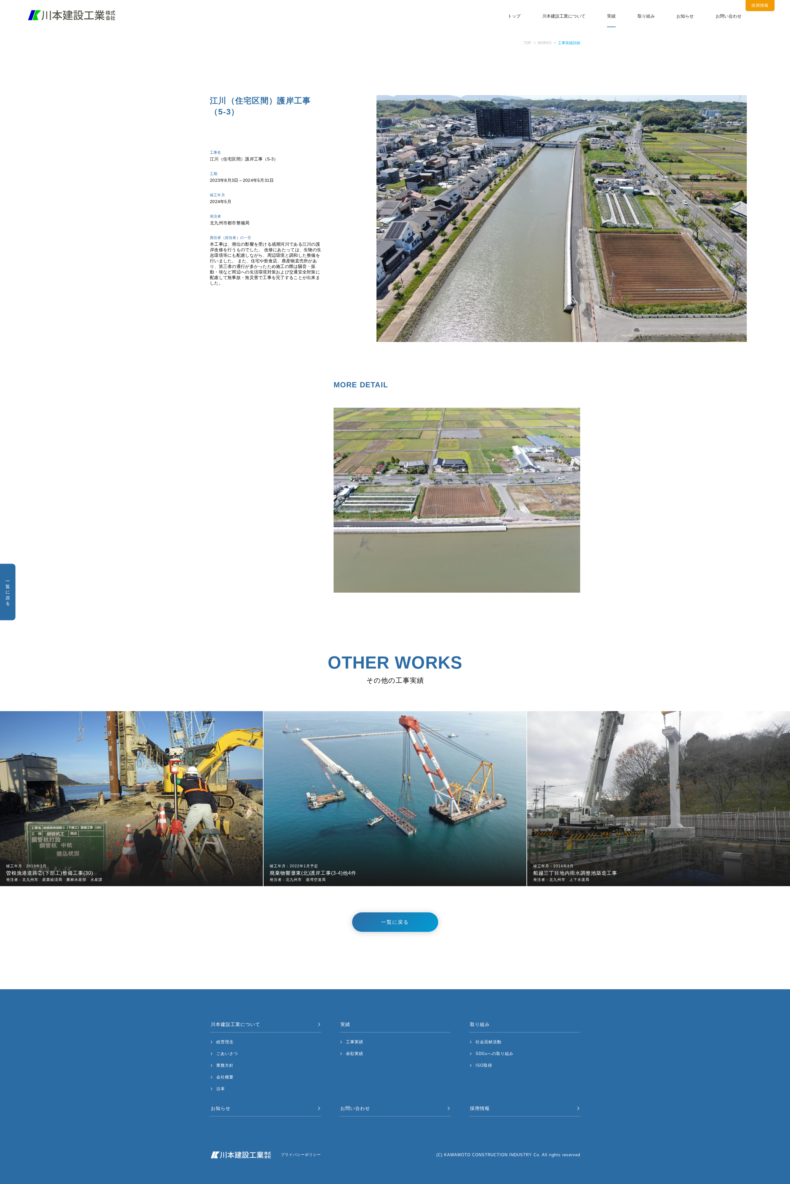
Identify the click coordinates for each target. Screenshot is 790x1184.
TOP (527, 43)
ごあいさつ (227, 1053)
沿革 (220, 1088)
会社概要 (225, 1077)
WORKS (544, 43)
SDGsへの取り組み (495, 1053)
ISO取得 (484, 1065)
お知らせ (685, 16)
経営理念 (225, 1042)
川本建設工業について (563, 16)
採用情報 (480, 1108)
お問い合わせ (729, 16)
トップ (514, 16)
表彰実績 (354, 1053)
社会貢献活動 (488, 1042)
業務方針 (225, 1065)
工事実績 (354, 1042)
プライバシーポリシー (301, 1155)
